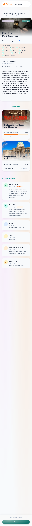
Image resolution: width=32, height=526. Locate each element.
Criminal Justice (18, 98)
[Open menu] (28, 4)
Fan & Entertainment (8, 21)
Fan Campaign (7, 98)
